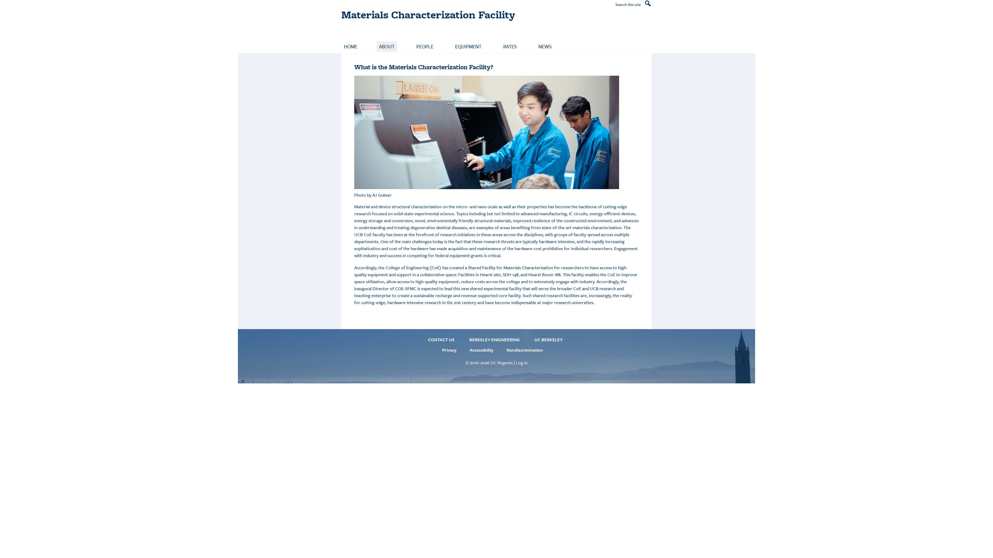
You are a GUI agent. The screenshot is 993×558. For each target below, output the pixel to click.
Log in (522, 362)
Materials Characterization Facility (428, 14)
